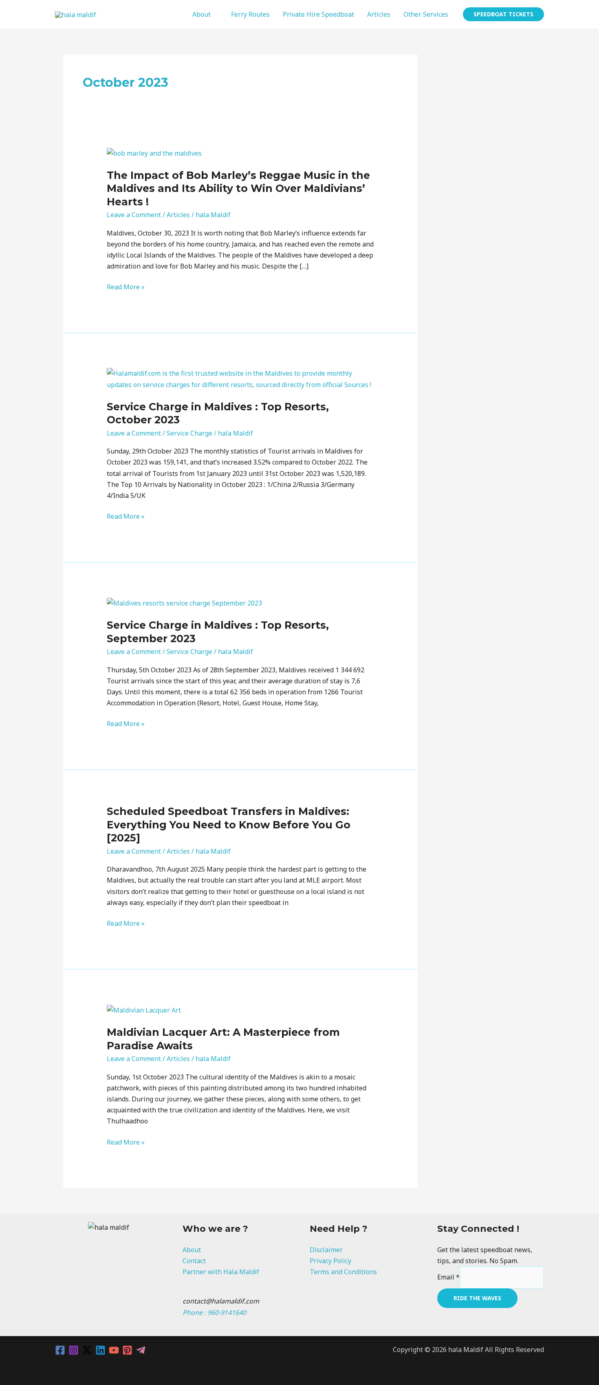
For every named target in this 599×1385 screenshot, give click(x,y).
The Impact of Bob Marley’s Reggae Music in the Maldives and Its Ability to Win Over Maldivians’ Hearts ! (238, 188)
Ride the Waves (477, 1298)
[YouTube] (114, 1350)
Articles (378, 14)
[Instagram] (73, 1350)
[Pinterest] (127, 1350)
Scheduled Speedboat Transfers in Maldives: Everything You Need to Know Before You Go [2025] (228, 824)
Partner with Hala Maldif (221, 1271)
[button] (503, 14)
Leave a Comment (134, 214)
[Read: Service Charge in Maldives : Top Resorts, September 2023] (184, 602)
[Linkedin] (100, 1350)
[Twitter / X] (87, 1350)
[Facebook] (60, 1350)
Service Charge (189, 433)
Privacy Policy (330, 1260)
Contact (194, 1260)
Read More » (126, 287)
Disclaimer (326, 1249)
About (201, 14)
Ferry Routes (250, 14)
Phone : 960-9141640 (214, 1312)
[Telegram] (141, 1350)
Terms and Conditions (343, 1271)
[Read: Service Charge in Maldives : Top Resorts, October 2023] (240, 378)
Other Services (425, 14)
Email (448, 1277)
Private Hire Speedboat (318, 14)
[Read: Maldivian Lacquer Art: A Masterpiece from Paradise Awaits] (144, 1009)
